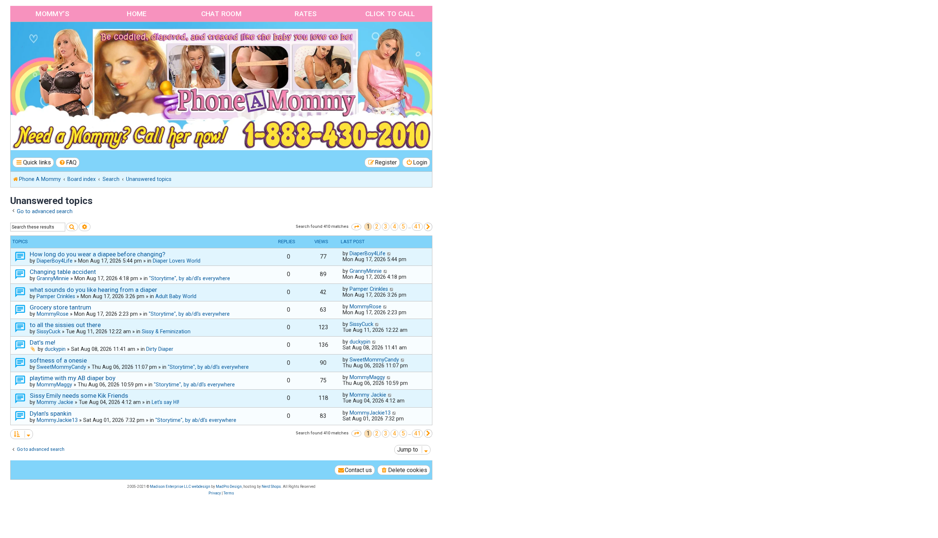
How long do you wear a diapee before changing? (97, 254)
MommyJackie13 (57, 420)
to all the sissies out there (65, 325)
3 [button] (385, 226)
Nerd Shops (271, 487)
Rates (306, 14)
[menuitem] (68, 162)
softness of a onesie (58, 360)
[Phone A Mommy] (53, 37)
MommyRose (53, 314)
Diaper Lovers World (176, 261)
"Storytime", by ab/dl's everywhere (189, 278)
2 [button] (376, 226)
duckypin (55, 349)
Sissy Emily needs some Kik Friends (79, 395)
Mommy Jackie (55, 402)
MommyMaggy (54, 384)
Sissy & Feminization (166, 331)
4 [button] (394, 226)
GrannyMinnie (53, 278)
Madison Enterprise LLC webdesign (180, 487)
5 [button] (403, 226)
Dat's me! (42, 342)
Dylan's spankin (50, 413)
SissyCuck (48, 331)
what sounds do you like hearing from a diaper (93, 289)
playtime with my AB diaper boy (72, 378)
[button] (356, 226)
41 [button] (417, 226)
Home (137, 14)
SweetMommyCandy (61, 367)
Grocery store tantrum (60, 307)
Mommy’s (52, 14)
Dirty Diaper (159, 349)
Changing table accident (63, 271)
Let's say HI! (165, 402)
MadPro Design (229, 487)
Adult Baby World (175, 296)
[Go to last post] (389, 253)
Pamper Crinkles (56, 296)
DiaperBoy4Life (55, 261)
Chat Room (221, 14)
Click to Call (390, 14)
